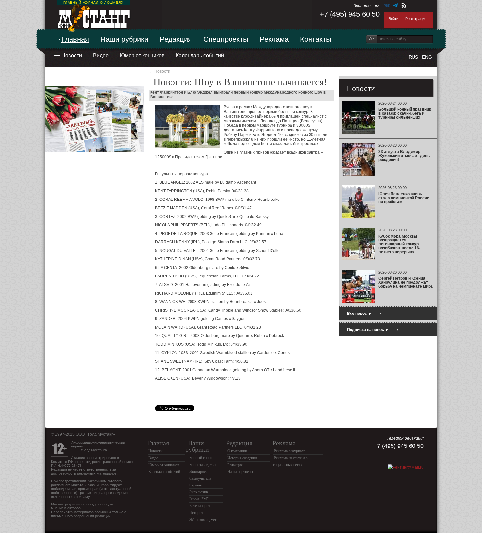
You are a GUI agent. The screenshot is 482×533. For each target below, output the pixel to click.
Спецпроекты (225, 39)
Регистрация (415, 19)
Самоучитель (200, 478)
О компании (237, 451)
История (196, 512)
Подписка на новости (373, 328)
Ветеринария (199, 506)
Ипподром (198, 471)
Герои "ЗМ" (199, 499)
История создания (242, 458)
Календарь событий (200, 55)
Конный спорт (200, 457)
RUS (413, 57)
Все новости (364, 312)
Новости (71, 55)
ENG (427, 57)
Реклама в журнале (289, 451)
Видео (101, 55)
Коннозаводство (202, 464)
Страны (195, 485)
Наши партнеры (240, 471)
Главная (75, 39)
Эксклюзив (198, 492)
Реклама (274, 39)
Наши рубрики (124, 39)
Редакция (176, 39)
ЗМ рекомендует (202, 519)
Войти (393, 19)
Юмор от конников (142, 55)
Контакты (315, 39)
